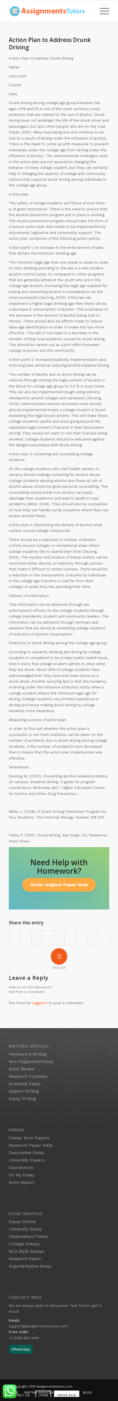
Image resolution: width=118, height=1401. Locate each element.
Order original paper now (59, 884)
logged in (39, 1003)
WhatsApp (20, 1349)
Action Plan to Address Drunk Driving (50, 43)
